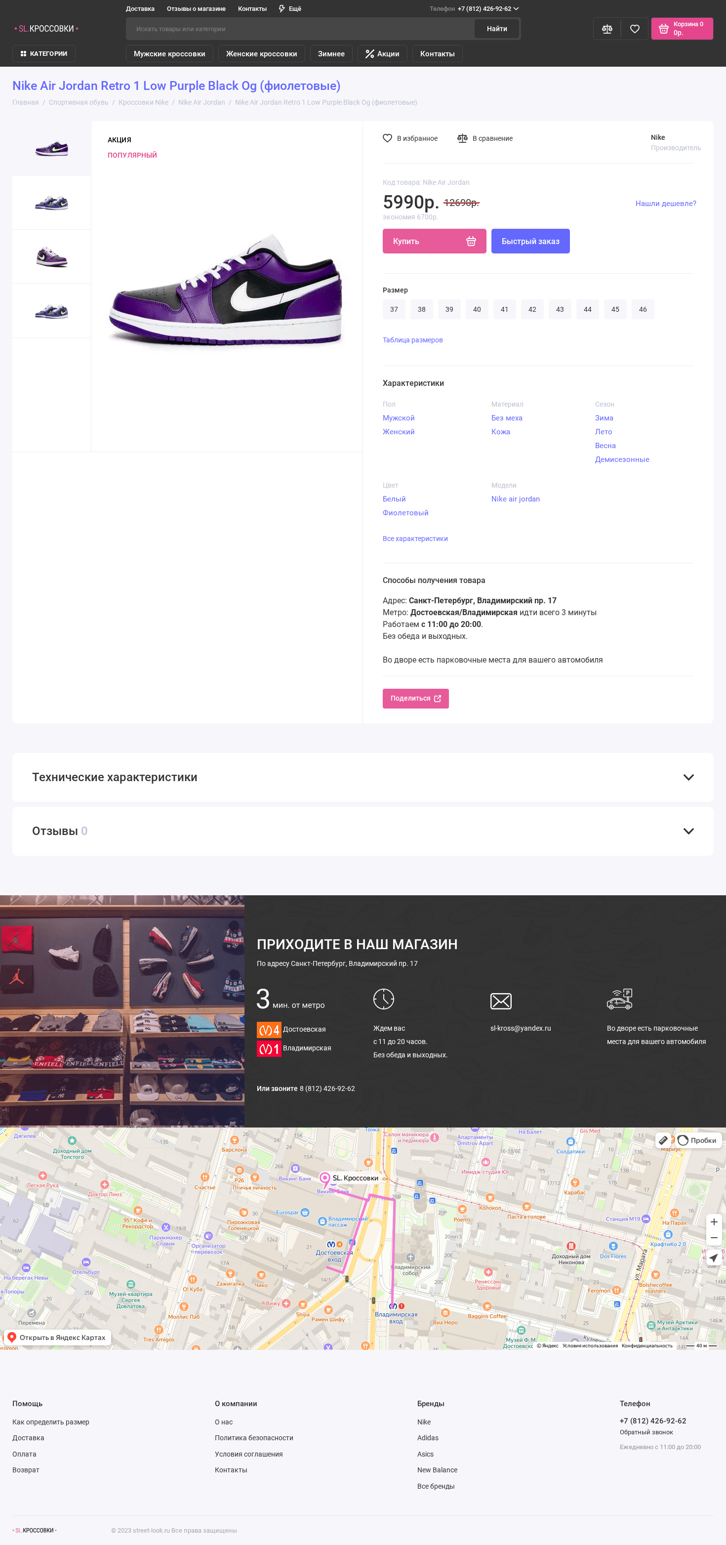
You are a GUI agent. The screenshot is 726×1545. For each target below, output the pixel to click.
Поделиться (411, 698)
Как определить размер (50, 1422)
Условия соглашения (249, 1454)
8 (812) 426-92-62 (327, 1088)
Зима (604, 418)
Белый (394, 499)
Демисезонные (622, 459)
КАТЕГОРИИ (48, 53)
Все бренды (436, 1486)
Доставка (140, 8)
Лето (603, 431)
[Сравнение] (607, 28)
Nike (424, 1422)
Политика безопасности (254, 1438)
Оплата (24, 1454)
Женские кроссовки (261, 53)
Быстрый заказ (531, 241)
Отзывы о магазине (196, 8)
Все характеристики (415, 539)
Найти (497, 29)
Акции (388, 53)
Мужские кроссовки (169, 53)
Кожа (500, 431)
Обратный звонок (646, 1432)
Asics (425, 1454)
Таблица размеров (413, 340)
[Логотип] (34, 1530)
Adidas (428, 1438)
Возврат (26, 1470)
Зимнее (331, 53)
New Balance (437, 1470)
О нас (224, 1422)
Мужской (399, 418)
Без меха (507, 418)
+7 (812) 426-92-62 (470, 8)
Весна (605, 445)
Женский (399, 431)
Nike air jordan (515, 499)
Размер (395, 290)
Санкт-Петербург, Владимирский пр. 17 (337, 963)
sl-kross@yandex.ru (520, 1028)
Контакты (252, 8)
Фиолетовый (406, 512)
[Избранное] (634, 28)
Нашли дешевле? (666, 203)
